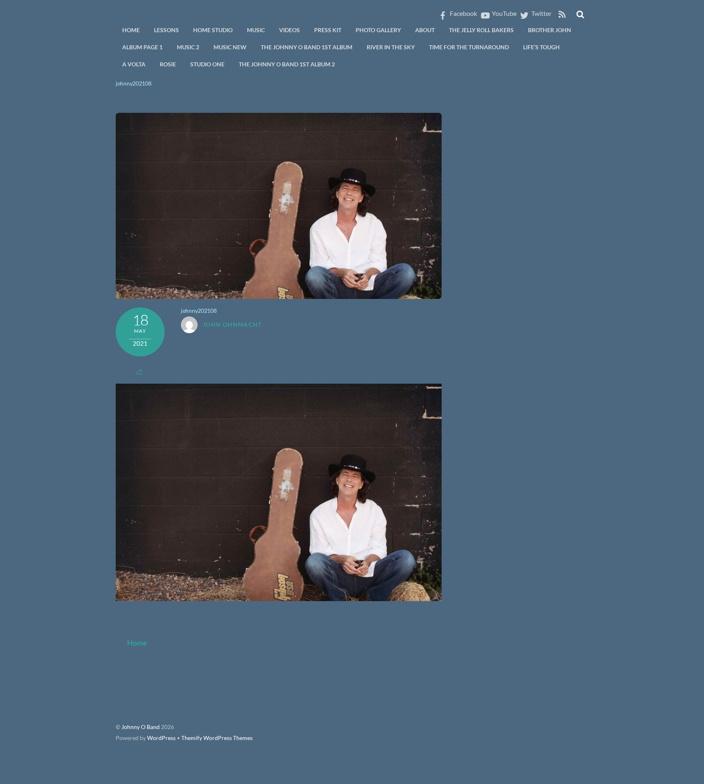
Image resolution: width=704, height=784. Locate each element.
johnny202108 (134, 83)
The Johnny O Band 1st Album (306, 47)
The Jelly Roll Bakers (481, 29)
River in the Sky (391, 47)
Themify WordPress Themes (217, 738)
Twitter (541, 13)
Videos (289, 29)
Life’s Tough (541, 47)
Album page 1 (142, 47)
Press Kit (327, 29)
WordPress (161, 738)
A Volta (133, 64)
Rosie (168, 64)
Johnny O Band (140, 727)
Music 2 (188, 47)
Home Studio (213, 29)
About (425, 29)
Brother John (549, 29)
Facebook (463, 13)
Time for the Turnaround (469, 47)
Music (256, 29)
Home (131, 29)
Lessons (166, 29)
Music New (229, 47)
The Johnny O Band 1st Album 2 (287, 64)
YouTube (504, 13)
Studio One (207, 64)
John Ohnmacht (232, 324)
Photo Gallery (378, 29)
